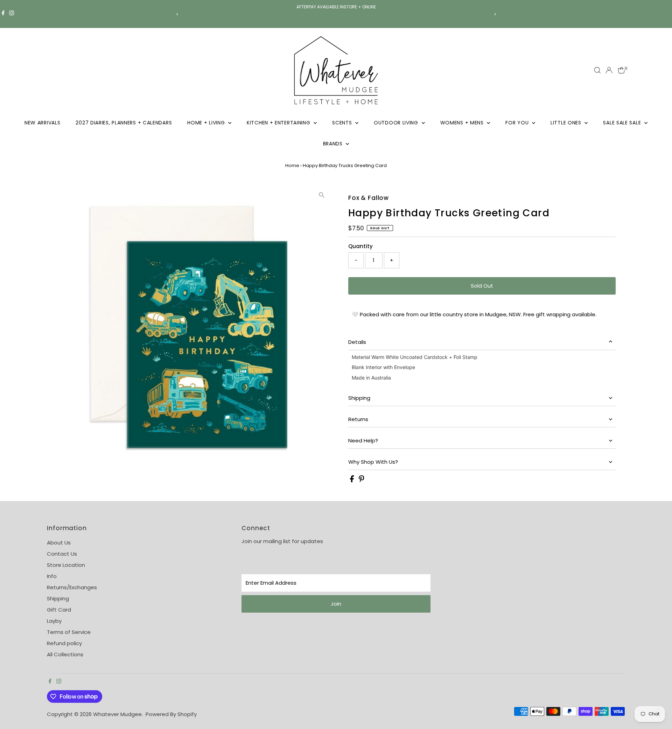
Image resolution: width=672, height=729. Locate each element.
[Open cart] (621, 70)
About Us (59, 542)
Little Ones (567, 122)
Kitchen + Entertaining (279, 122)
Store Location (66, 565)
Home (292, 165)
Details (357, 342)
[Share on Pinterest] (361, 480)
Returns (358, 419)
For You (517, 122)
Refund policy (64, 643)
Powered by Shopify (171, 714)
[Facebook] (3, 14)
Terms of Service (69, 632)
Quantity (360, 246)
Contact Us (62, 553)
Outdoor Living (397, 122)
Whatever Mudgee (117, 714)
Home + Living (206, 122)
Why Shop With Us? (373, 461)
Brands (333, 143)
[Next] (495, 14)
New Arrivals (42, 122)
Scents (343, 122)
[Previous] (177, 14)
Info (52, 576)
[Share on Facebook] (352, 480)
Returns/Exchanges (72, 587)
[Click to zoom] (322, 195)
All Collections (65, 654)
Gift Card (59, 609)
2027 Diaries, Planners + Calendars (124, 122)
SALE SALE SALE (623, 122)
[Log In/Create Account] (609, 70)
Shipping (359, 398)
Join (336, 603)
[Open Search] (597, 70)
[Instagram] (11, 14)
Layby (54, 621)
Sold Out (482, 285)
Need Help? (363, 440)
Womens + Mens (462, 122)
